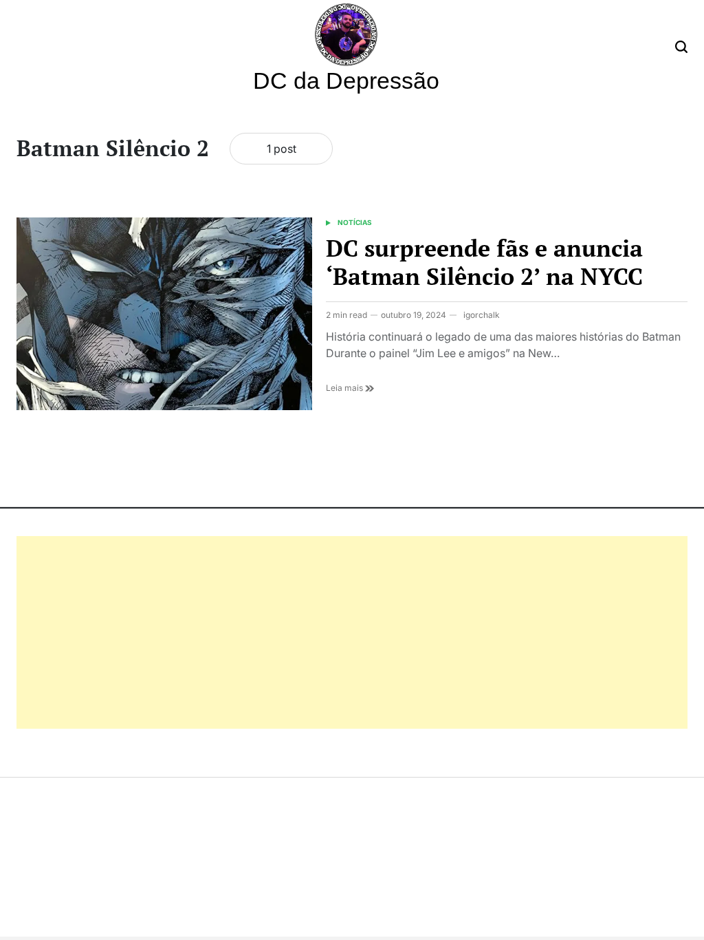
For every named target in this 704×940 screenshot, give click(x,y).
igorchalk (481, 315)
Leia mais (345, 388)
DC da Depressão (346, 80)
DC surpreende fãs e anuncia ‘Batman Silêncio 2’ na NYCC (484, 262)
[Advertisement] (352, 632)
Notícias (355, 222)
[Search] (681, 47)
